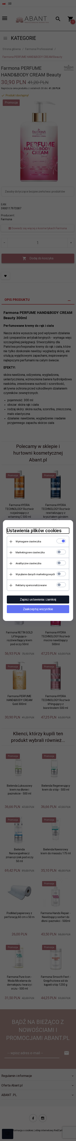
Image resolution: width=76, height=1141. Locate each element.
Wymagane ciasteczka (28, 541)
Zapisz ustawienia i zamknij (38, 599)
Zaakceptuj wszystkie (38, 609)
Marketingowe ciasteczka (30, 552)
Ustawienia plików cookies (34, 530)
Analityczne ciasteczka (28, 563)
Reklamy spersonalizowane (31, 585)
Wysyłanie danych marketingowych (35, 574)
